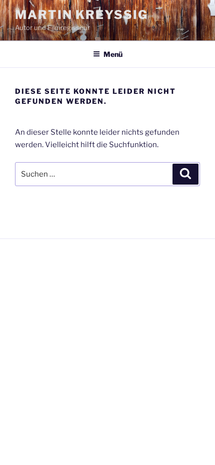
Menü (113, 54)
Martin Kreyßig (81, 14)
